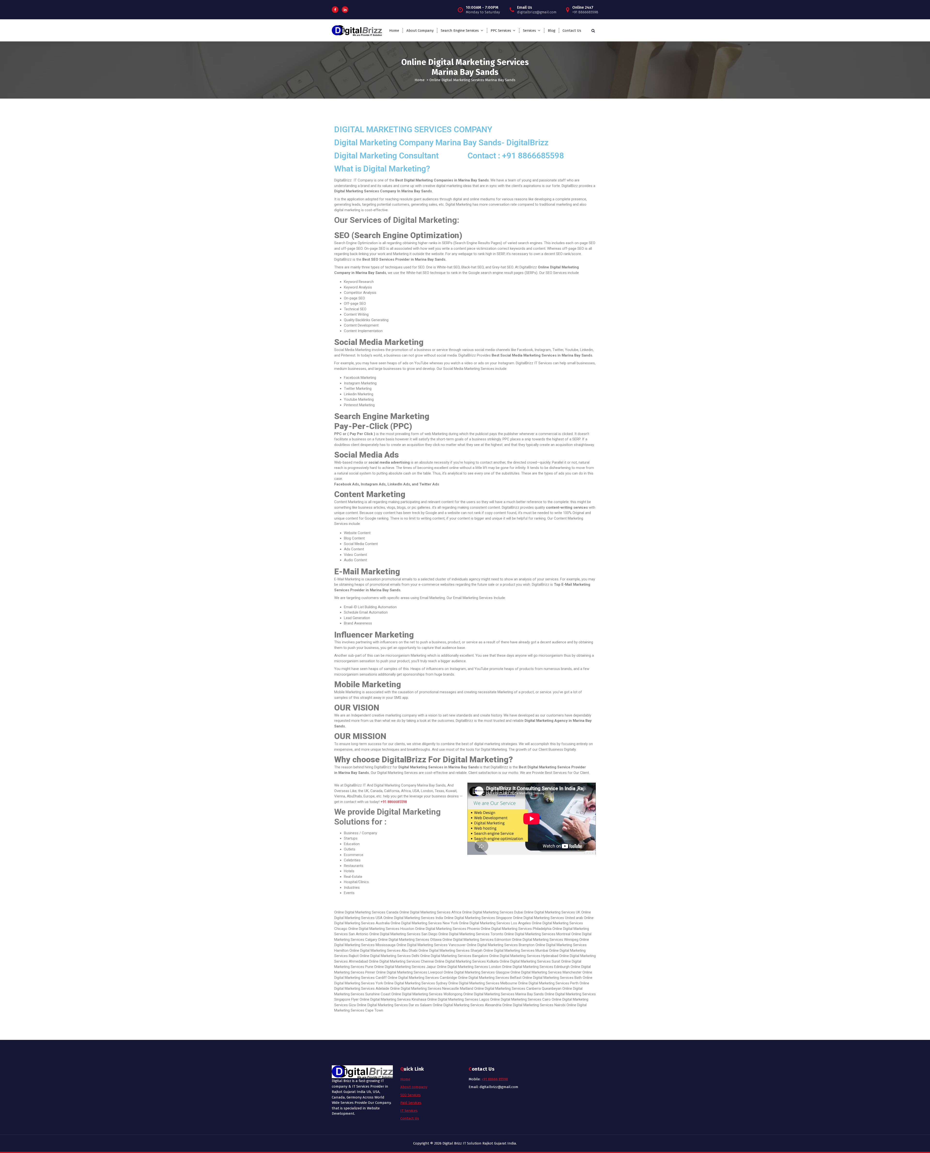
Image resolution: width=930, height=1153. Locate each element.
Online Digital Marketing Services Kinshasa (393, 999)
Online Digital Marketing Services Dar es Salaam (394, 1005)
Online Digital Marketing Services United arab (548, 918)
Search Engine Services (460, 30)
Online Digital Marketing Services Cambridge (422, 977)
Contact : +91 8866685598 (515, 155)
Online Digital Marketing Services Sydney (415, 983)
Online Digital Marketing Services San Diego (403, 934)
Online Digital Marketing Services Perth (548, 983)
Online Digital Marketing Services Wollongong (426, 994)
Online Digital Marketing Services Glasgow (477, 972)
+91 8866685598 (393, 802)
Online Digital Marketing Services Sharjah (450, 950)
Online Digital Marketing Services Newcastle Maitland (431, 988)
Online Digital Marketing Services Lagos (458, 999)
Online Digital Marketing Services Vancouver (431, 945)
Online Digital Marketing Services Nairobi (534, 1005)
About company (413, 1087)
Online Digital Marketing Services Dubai (492, 912)
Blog (551, 30)
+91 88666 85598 (494, 1079)
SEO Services (410, 1095)
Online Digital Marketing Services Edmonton (476, 939)
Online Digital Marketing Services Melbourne (482, 983)
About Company (420, 30)
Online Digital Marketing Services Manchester (546, 972)
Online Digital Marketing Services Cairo (520, 999)
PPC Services (501, 30)
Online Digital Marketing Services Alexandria (467, 1005)
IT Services (409, 1110)
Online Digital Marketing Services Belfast (489, 977)
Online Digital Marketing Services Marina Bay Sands (503, 994)
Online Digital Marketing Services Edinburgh (536, 967)
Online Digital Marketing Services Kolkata (467, 961)
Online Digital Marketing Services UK (552, 912)
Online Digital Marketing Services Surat (530, 961)
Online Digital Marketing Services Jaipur (405, 967)
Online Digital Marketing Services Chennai (401, 961)
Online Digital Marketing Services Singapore (478, 918)
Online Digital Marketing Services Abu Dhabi (383, 950)
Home (394, 30)
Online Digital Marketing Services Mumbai (516, 950)
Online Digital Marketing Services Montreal (537, 934)
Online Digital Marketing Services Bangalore (454, 956)
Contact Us (572, 30)
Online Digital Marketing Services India (413, 918)
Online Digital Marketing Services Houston (381, 929)
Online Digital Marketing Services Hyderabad (523, 956)
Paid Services (410, 1102)
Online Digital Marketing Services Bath (552, 977)
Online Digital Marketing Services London (469, 967)
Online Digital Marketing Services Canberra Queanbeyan (517, 988)
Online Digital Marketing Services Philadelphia (516, 929)
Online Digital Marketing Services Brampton (501, 945)
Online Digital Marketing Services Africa (430, 912)
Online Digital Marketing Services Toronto (470, 934)
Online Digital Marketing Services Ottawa (410, 939)
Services (529, 30)
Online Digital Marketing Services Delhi (389, 956)
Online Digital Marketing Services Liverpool (409, 972)
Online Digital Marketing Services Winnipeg (545, 939)
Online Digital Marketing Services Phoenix (447, 929)
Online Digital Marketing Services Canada (366, 912)
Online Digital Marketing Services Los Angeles (495, 923)
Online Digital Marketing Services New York (425, 923)
